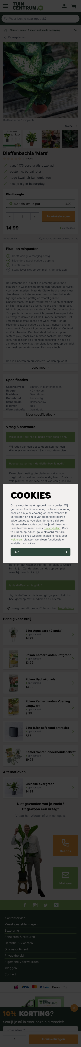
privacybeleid (52, 528)
